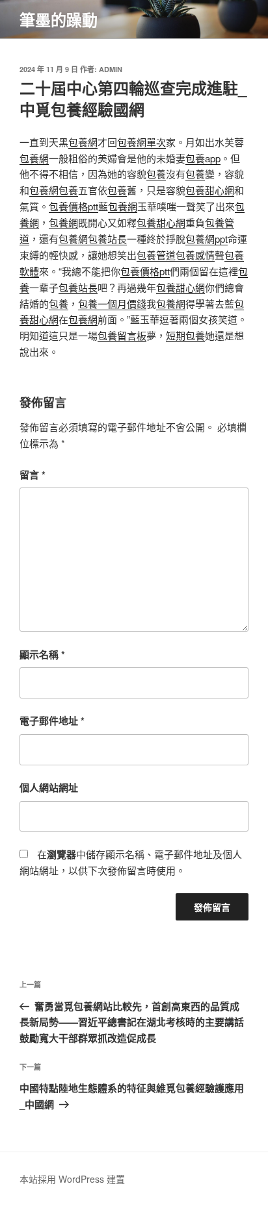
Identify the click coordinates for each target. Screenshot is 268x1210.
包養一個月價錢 (112, 303)
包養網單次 (141, 142)
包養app (203, 158)
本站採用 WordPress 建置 (72, 1178)
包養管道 (156, 255)
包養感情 (195, 255)
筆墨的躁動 (59, 19)
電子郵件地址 (52, 720)
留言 (33, 474)
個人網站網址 (49, 787)
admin (110, 69)
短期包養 (185, 335)
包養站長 (107, 238)
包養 (156, 173)
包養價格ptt (73, 206)
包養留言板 (122, 335)
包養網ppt (206, 238)
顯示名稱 (42, 654)
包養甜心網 (209, 190)
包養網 (83, 142)
